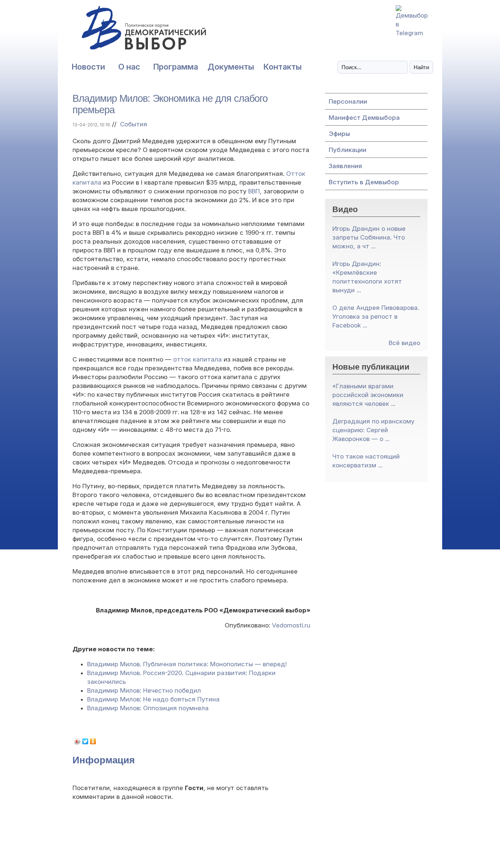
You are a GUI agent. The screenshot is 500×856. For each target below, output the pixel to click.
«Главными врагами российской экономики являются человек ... (367, 394)
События (133, 124)
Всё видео (404, 343)
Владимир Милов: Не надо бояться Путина (153, 699)
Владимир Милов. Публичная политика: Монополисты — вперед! (187, 664)
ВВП (254, 191)
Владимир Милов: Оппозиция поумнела (148, 708)
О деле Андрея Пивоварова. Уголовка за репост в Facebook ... (375, 316)
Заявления (345, 166)
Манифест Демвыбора (364, 117)
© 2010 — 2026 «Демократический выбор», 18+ (250, 836)
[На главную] (127, 32)
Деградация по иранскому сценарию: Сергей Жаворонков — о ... (373, 430)
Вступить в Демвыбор (364, 182)
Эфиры (339, 133)
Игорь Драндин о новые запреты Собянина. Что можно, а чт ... (369, 237)
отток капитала (197, 359)
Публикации (347, 149)
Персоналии (348, 101)
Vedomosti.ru (291, 625)
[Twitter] (85, 741)
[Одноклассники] (93, 741)
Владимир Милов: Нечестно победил (144, 690)
